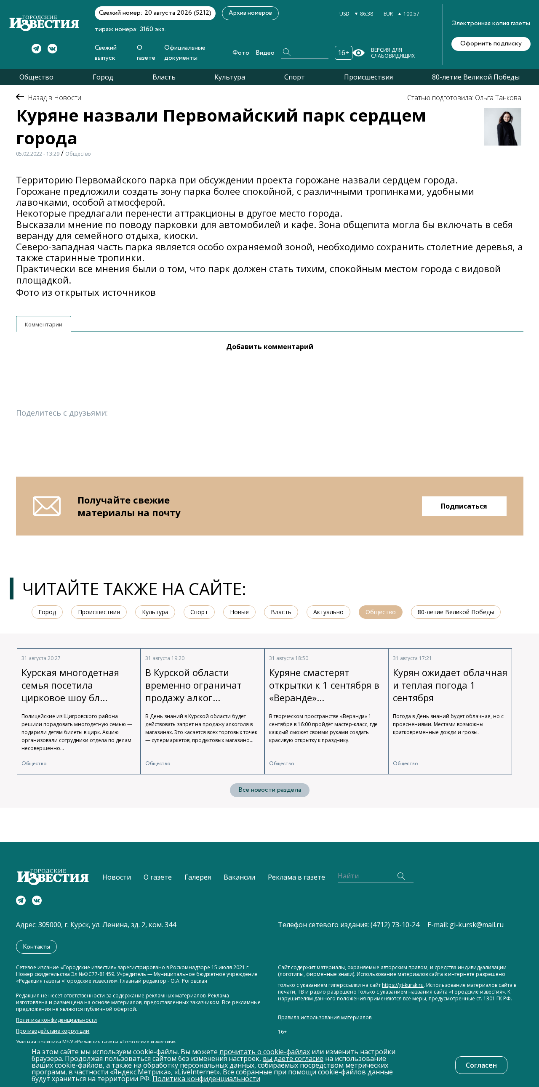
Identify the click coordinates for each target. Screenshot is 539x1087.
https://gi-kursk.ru (403, 985)
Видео (265, 53)
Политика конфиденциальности (56, 1020)
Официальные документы (184, 53)
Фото (240, 53)
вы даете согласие (293, 1058)
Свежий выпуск (106, 53)
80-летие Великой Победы (476, 77)
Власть (164, 77)
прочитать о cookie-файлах (264, 1051)
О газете (146, 53)
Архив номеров (250, 13)
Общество (36, 77)
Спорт (294, 77)
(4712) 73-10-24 (395, 924)
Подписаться (464, 506)
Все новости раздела (269, 790)
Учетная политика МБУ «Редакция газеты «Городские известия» (96, 1042)
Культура (229, 77)
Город (103, 77)
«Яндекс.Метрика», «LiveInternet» (165, 1071)
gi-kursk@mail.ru (477, 924)
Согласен (481, 1065)
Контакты (36, 947)
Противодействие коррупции (52, 1031)
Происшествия (368, 77)
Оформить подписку (491, 43)
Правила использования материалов (324, 1017)
